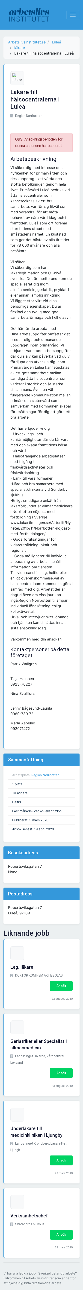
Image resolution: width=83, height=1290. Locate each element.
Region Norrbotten (45, 775)
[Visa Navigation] (72, 14)
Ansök (61, 986)
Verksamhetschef (29, 1216)
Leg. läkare (21, 967)
